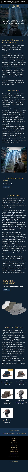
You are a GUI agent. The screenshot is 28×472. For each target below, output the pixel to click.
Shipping (14, 440)
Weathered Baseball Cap (21, 402)
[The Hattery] (14, 6)
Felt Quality (14, 445)
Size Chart (14, 442)
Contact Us (14, 447)
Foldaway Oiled (7, 402)
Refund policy (14, 453)
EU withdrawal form (14, 456)
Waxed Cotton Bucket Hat (21, 382)
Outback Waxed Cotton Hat (7, 382)
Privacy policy (14, 449)
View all (6, 187)
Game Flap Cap (7, 420)
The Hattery (15, 461)
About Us (14, 438)
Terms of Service (14, 451)
